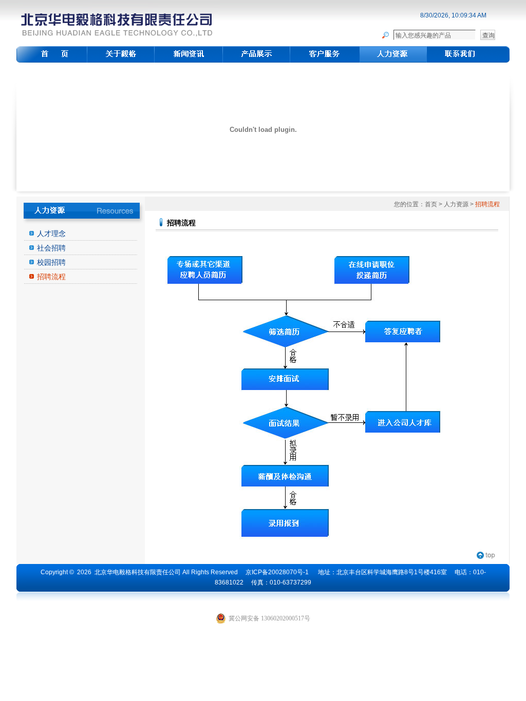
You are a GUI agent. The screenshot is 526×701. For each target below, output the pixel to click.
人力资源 (456, 204)
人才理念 (51, 233)
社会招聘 (51, 248)
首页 (431, 204)
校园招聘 (51, 262)
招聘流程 (51, 276)
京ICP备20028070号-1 (277, 572)
